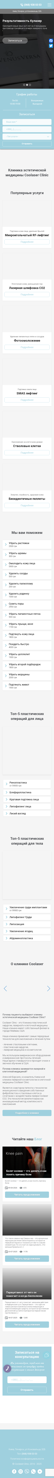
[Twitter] (50, 45)
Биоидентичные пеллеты (27, 499)
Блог (38, 1139)
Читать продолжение (27, 1194)
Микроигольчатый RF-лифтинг (27, 235)
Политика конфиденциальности (27, 1458)
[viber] (28, 1471)
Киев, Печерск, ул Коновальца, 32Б (27, 11)
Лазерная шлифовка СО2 (27, 288)
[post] (27, 1220)
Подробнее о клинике (27, 1113)
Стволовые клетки (27, 446)
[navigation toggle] (49, 4)
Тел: (27, 1453)
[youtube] (40, 1471)
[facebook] (15, 1471)
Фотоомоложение (27, 340)
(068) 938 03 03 (32, 4)
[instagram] (21, 1471)
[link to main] (9, 4)
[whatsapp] (34, 1471)
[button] (24, 85)
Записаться (15, 40)
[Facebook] (50, 40)
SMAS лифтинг (27, 393)
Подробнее (27, 224)
